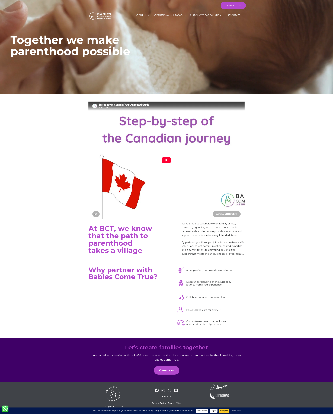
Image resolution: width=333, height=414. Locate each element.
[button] (233, 5)
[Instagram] (163, 390)
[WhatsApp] (170, 390)
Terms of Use (174, 403)
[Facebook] (157, 390)
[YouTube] (176, 390)
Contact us (166, 370)
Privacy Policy (159, 403)
